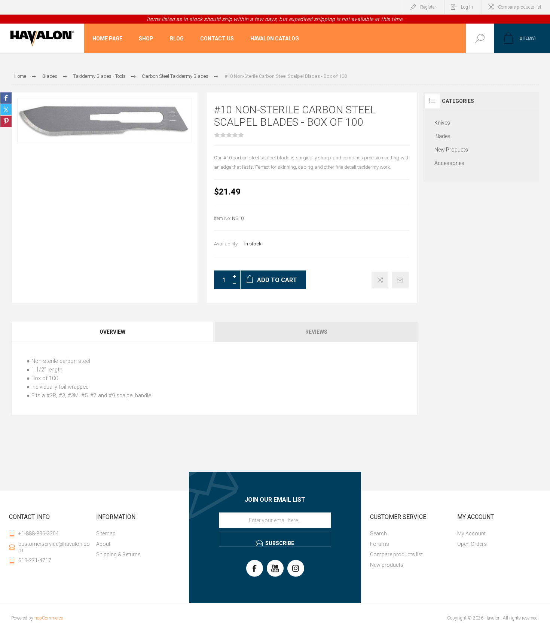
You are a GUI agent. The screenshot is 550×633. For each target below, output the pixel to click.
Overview (112, 332)
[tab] (112, 332)
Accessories (449, 163)
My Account (471, 533)
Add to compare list (380, 280)
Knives (442, 123)
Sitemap (106, 533)
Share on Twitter (6, 109)
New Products (451, 150)
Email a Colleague (400, 280)
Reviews (316, 332)
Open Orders (472, 544)
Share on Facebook (6, 98)
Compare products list (519, 7)
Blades (442, 136)
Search (378, 533)
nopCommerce (48, 618)
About (103, 544)
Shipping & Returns (118, 554)
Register (428, 7)
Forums (379, 544)
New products (386, 565)
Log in (467, 7)
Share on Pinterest (6, 121)
